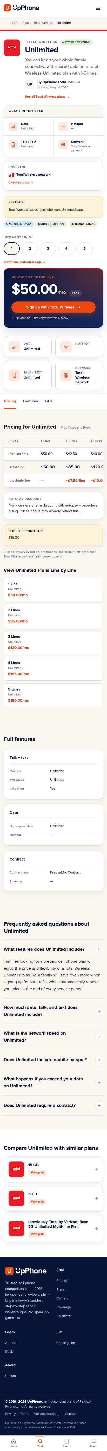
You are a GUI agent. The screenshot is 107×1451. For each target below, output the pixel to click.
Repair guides (66, 1343)
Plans (26, 23)
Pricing (10, 401)
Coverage (64, 1307)
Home (14, 23)
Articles (10, 1343)
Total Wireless (44, 23)
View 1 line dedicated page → (25, 262)
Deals (9, 1352)
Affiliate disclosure (47, 1414)
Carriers (62, 1298)
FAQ (48, 401)
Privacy (10, 1414)
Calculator (64, 1316)
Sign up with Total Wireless (50, 307)
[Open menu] (98, 8)
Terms (24, 1414)
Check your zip (19, 183)
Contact (11, 1376)
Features (30, 401)
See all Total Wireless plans (45, 97)
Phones (62, 1281)
